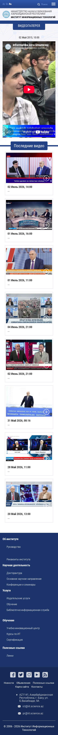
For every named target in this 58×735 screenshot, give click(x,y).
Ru (10, 4)
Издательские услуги (18, 598)
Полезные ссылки (14, 647)
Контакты (37, 686)
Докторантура (14, 573)
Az (4, 4)
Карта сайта (22, 686)
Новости (9, 682)
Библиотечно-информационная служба (28, 610)
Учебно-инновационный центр (23, 628)
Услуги (7, 590)
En (7, 4)
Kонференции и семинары (21, 584)
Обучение (12, 604)
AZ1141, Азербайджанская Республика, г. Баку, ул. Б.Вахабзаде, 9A (36, 697)
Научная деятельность (16, 565)
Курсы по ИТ (13, 634)
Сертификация (15, 639)
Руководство (14, 546)
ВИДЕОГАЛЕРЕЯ (29, 25)
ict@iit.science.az (33, 706)
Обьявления (23, 682)
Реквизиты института (18, 559)
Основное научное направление (24, 578)
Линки (10, 655)
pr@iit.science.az (33, 713)
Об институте (11, 539)
